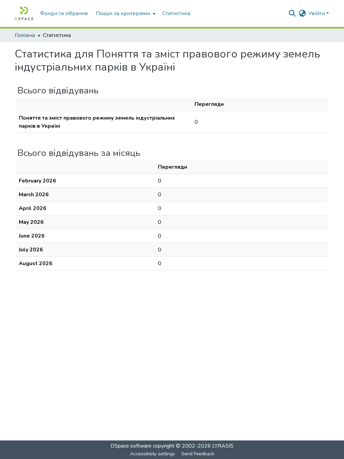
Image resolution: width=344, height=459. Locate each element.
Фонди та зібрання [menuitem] (64, 13)
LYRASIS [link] (222, 446)
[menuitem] (125, 13)
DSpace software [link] (131, 446)
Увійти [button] (317, 13)
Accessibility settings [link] (152, 454)
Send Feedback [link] (197, 454)
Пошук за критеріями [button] (123, 13)
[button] (24, 13)
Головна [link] (25, 35)
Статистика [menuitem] (176, 13)
